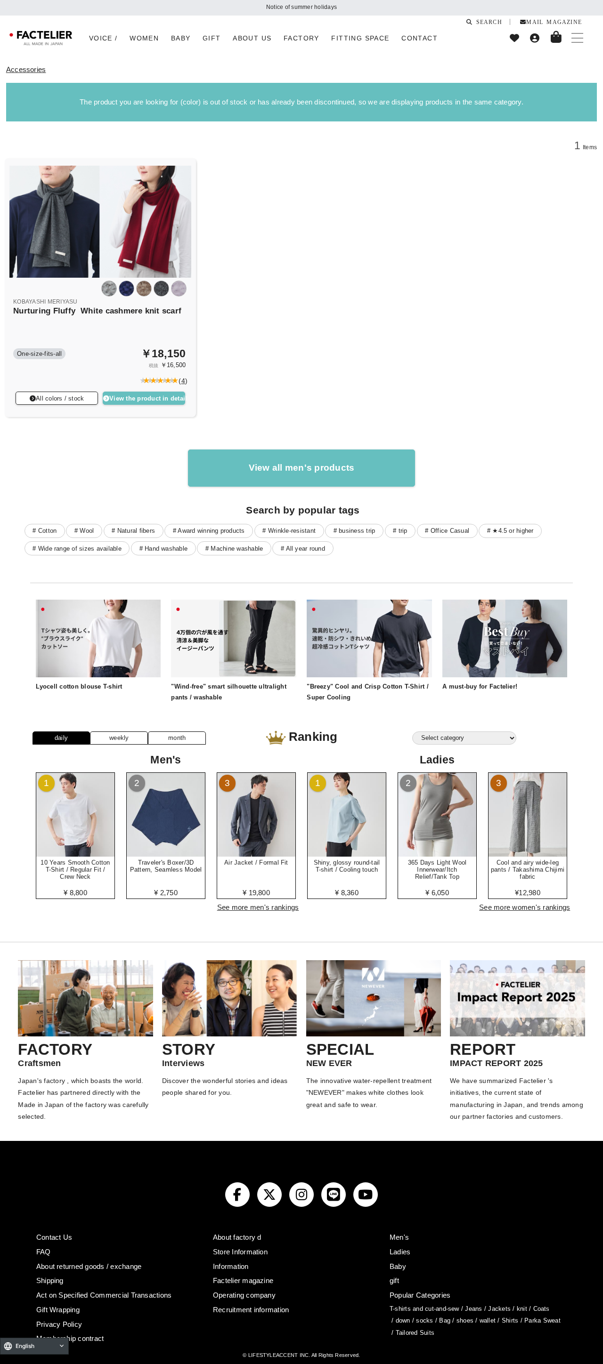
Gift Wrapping (58, 1310)
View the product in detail (147, 398)
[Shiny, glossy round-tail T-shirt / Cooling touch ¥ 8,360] (347, 853)
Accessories (26, 69)
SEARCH (487, 21)
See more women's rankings (524, 907)
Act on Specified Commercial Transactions (104, 1295)
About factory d (237, 1237)
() (181, 381)
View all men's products (302, 468)
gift (394, 1280)
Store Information (240, 1252)
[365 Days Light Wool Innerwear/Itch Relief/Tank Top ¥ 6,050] (437, 853)
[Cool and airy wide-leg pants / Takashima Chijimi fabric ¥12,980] (528, 853)
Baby (398, 1266)
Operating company (244, 1295)
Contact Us (54, 1237)
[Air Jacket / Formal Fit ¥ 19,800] (256, 853)
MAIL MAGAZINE (554, 21)
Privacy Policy (59, 1324)
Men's (399, 1237)
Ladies (400, 1252)
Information (231, 1266)
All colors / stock (60, 398)
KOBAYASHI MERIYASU (45, 301)
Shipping (50, 1280)
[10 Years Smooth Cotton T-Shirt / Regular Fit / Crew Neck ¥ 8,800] (75, 853)
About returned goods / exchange (88, 1266)
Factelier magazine (243, 1280)
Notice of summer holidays (301, 7)
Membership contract (70, 1338)
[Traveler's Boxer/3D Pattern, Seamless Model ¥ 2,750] (166, 853)
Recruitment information (251, 1310)
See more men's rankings (258, 907)
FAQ (43, 1252)
